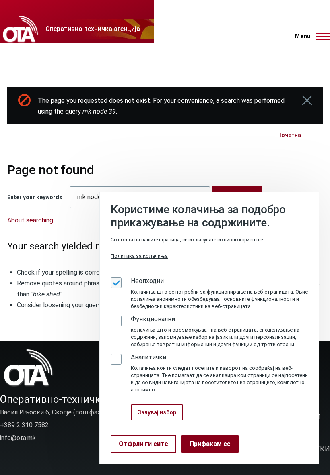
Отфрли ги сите (143, 444)
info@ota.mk (18, 438)
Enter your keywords (34, 197)
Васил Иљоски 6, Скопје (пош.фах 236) (57, 412)
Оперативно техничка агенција (92, 29)
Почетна (289, 135)
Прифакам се (210, 444)
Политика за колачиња (139, 256)
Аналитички (148, 357)
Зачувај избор (157, 412)
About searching (30, 220)
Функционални (153, 319)
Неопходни (147, 281)
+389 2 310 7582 (24, 425)
